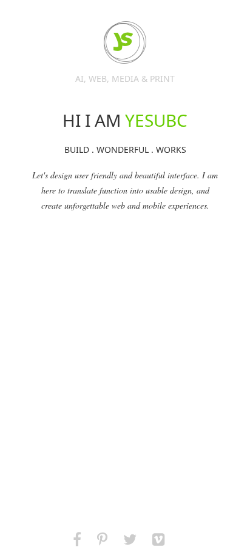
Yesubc (125, 42)
